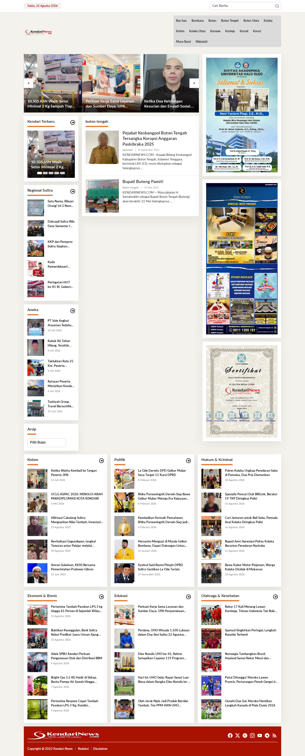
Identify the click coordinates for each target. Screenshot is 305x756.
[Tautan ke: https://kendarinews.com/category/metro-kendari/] (73, 123)
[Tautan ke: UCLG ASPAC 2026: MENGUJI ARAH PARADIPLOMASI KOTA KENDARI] (37, 502)
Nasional (127, 150)
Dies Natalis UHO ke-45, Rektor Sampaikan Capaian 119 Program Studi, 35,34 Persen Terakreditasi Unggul (161, 657)
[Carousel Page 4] (56, 173)
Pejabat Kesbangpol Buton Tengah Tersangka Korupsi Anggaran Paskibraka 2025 (154, 139)
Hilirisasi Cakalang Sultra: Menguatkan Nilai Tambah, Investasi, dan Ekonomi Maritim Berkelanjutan (76, 520)
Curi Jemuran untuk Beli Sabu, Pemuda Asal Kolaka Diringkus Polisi (251, 520)
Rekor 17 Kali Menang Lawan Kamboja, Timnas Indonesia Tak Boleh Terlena (250, 609)
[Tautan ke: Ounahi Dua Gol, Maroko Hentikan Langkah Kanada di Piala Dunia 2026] (211, 709)
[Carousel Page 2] (45, 173)
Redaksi (83, 749)
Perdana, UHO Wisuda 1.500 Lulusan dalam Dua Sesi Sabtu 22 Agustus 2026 (163, 633)
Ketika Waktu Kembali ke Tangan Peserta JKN (74, 473)
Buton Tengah (130, 187)
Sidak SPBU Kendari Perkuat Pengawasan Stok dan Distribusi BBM (76, 656)
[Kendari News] (38, 32)
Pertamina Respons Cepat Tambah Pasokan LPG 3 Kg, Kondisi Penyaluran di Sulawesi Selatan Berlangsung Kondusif (74, 704)
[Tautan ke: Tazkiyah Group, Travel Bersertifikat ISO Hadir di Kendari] (35, 408)
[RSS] (274, 735)
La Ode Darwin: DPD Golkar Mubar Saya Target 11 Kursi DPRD (162, 473)
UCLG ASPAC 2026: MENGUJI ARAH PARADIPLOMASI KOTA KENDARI (77, 496)
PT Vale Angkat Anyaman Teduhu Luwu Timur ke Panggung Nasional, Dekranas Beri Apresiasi (61, 323)
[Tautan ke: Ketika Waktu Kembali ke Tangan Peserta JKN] (37, 478)
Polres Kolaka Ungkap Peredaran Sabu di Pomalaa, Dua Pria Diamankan (251, 473)
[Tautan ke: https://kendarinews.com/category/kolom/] (101, 461)
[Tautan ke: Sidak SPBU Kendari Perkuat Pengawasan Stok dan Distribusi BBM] (37, 662)
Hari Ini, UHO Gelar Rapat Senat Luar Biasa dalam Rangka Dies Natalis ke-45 (163, 680)
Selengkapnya (131, 168)
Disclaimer (100, 749)
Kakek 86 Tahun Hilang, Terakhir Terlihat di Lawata (60, 344)
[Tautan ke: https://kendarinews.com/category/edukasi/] (188, 597)
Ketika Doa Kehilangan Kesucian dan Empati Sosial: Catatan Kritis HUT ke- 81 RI (168, 104)
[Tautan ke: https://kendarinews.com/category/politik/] (188, 461)
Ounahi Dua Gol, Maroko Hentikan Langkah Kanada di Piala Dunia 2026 (250, 703)
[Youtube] (260, 735)
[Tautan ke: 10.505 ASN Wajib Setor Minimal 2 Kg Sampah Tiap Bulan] (53, 83)
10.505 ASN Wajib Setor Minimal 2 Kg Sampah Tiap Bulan (49, 104)
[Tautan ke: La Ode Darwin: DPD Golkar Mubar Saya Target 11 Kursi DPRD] (124, 478)
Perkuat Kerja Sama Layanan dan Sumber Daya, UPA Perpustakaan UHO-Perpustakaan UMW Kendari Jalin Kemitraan (110, 104)
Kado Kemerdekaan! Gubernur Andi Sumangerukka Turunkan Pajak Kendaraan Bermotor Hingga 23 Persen (59, 265)
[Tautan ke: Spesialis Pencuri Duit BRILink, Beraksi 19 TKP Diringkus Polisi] (211, 502)
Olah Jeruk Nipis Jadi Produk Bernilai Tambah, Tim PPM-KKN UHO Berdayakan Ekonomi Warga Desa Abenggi (163, 704)
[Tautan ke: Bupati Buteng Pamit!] (102, 196)
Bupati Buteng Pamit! (142, 182)
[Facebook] (230, 735)
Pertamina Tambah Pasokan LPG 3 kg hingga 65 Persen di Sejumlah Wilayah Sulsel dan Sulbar (77, 609)
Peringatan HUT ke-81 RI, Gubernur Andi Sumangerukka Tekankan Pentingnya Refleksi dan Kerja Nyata (61, 285)
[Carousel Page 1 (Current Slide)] (39, 173)
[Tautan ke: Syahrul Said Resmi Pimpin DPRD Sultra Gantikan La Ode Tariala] (124, 573)
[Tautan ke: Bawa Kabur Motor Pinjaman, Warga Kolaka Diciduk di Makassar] (211, 573)
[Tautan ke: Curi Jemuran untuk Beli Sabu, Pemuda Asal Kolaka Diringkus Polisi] (211, 525)
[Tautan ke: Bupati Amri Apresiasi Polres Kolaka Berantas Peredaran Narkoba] (211, 549)
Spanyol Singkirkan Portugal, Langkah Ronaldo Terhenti (250, 632)
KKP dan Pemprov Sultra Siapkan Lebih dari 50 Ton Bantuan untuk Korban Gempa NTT (60, 244)
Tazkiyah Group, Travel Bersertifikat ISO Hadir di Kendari (61, 404)
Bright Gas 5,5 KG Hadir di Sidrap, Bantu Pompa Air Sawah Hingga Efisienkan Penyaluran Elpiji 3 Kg (74, 680)
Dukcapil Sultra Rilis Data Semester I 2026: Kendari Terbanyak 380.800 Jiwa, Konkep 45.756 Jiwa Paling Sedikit (61, 224)
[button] (277, 6)
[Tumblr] (245, 735)
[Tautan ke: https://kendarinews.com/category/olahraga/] (275, 597)
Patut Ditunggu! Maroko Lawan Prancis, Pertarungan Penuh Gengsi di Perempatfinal (250, 680)
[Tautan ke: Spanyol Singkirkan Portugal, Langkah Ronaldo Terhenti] (211, 638)
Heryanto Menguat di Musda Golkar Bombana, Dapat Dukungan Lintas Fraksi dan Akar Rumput (162, 544)
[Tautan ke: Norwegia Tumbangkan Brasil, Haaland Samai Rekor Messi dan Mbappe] (211, 662)
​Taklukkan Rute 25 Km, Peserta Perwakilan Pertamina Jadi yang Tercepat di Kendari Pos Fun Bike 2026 (60, 364)
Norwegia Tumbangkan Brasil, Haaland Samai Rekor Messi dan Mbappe (247, 657)
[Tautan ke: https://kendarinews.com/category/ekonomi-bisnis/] (101, 597)
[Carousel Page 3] (51, 173)
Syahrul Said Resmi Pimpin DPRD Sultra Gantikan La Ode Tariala (160, 567)
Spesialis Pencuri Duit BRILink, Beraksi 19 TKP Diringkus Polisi (251, 496)
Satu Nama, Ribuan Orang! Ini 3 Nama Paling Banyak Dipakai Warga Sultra (61, 204)
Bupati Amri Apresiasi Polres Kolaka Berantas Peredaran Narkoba (249, 543)
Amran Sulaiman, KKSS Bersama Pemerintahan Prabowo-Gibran (73, 567)
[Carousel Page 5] (62, 173)
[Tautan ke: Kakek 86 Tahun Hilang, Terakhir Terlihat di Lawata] (35, 347)
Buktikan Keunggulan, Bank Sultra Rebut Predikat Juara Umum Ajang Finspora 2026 (74, 633)
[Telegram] (267, 735)
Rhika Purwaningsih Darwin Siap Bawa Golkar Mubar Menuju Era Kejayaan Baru (164, 497)
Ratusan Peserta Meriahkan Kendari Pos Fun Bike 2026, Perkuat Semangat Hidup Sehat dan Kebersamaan (61, 384)
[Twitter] (237, 735)
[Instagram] (252, 735)
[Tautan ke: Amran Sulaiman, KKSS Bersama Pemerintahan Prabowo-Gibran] (37, 573)
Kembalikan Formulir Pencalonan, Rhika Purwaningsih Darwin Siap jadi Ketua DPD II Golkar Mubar (162, 520)
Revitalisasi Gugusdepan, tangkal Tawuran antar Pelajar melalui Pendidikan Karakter (73, 544)
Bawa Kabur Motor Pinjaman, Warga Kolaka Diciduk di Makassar (250, 567)
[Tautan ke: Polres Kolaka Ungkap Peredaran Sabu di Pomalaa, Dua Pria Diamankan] (211, 478)
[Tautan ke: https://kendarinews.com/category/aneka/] (73, 311)
